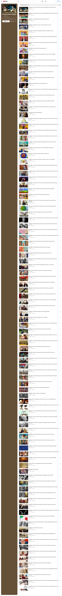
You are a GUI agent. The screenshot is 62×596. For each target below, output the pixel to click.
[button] (9, 9)
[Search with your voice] (45, 1)
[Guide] (1, 1)
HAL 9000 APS (30, 8)
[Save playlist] (11, 21)
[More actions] (15, 21)
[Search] (42, 1)
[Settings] (55, 1)
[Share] (13, 21)
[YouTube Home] (5, 1)
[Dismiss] (60, 5)
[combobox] (29, 1)
